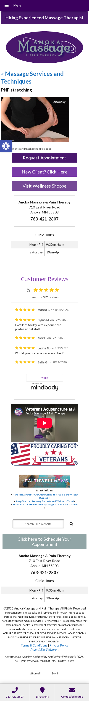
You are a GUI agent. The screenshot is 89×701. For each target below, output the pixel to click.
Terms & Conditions (34, 645)
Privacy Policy (59, 645)
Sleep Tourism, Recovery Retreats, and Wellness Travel (45, 501)
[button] (6, 146)
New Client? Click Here (45, 171)
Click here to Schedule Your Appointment (44, 541)
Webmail (35, 673)
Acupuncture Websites (18, 657)
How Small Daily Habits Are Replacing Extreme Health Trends (45, 504)
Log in (55, 673)
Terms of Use (47, 661)
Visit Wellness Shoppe (44, 185)
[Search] (71, 523)
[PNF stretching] (35, 141)
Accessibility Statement (44, 649)
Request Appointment (44, 157)
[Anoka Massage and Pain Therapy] (44, 47)
